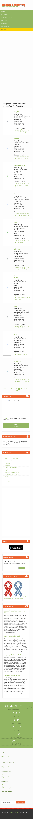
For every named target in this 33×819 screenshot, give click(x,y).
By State (4, 755)
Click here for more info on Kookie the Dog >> (22, 157)
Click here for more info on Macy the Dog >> (22, 353)
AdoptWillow (16, 425)
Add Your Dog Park (7, 788)
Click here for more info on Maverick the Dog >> (22, 380)
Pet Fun (7, 479)
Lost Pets (4, 758)
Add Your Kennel (6, 778)
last (17, 390)
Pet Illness (7, 481)
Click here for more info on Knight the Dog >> (22, 131)
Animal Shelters (6, 18)
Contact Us (5, 27)
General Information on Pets (12, 472)
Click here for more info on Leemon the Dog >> (22, 214)
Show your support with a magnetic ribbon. (15, 597)
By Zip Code (5, 756)
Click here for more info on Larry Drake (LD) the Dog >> (22, 185)
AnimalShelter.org (14, 812)
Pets (2, 752)
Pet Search (4, 15)
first (5, 388)
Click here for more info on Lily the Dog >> (22, 241)
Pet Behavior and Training (12, 474)
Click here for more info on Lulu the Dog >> (22, 327)
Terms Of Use (15, 816)
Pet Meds (7, 463)
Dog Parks (7, 470)
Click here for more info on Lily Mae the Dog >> (22, 268)
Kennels (4, 24)
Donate (3, 30)
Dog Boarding (8, 465)
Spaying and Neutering (11, 467)
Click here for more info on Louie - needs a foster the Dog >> (22, 297)
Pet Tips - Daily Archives (11, 458)
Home (3, 12)
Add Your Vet (5, 768)
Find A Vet (4, 21)
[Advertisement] (16, 49)
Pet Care (7, 476)
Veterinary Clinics (9, 461)
